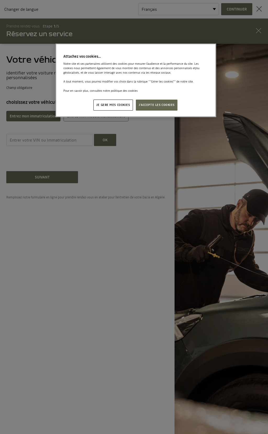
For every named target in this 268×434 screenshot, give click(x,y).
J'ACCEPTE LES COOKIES (157, 105)
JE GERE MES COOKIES (113, 105)
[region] (135, 80)
